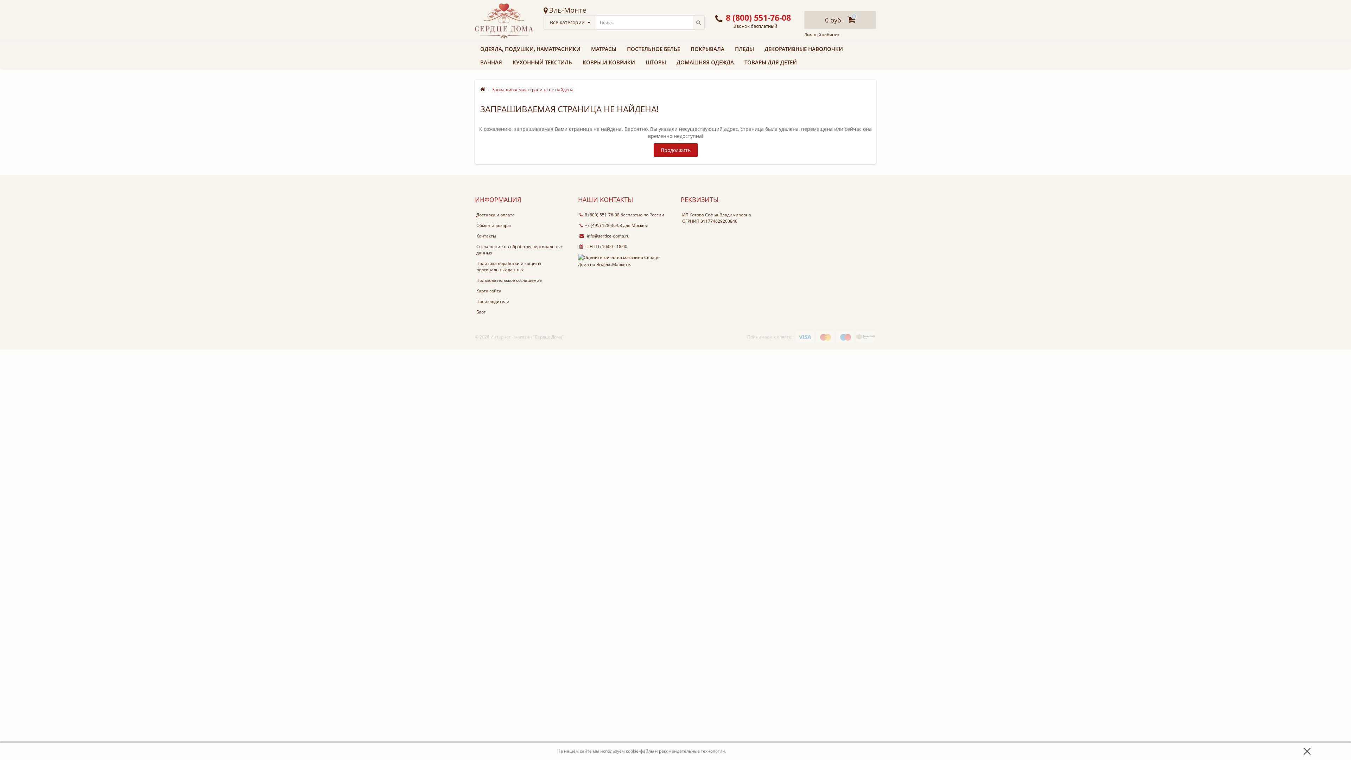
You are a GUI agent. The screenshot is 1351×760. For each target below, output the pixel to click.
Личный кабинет (821, 35)
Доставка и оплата (495, 215)
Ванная (491, 62)
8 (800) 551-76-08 (602, 215)
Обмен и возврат (494, 225)
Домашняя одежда (705, 62)
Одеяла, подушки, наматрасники (530, 48)
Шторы (656, 62)
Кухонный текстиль (542, 62)
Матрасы (603, 48)
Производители (492, 301)
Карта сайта (488, 291)
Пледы (744, 48)
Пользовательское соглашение (509, 280)
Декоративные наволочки (804, 48)
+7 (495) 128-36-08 (603, 225)
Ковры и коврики (609, 62)
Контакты (486, 236)
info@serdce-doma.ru (607, 236)
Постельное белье (653, 48)
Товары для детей (770, 62)
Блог (481, 312)
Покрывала (707, 48)
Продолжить (676, 150)
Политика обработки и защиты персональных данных (508, 266)
